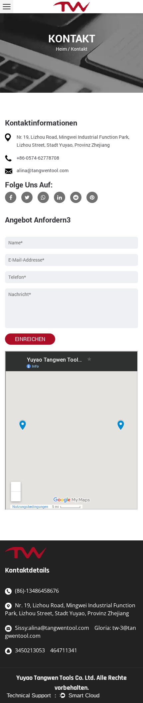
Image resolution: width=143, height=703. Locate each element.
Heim (61, 49)
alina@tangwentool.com (43, 170)
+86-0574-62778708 (38, 158)
